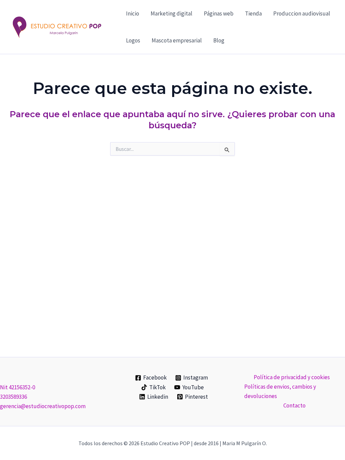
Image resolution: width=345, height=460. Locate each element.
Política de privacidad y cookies (292, 377)
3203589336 (13, 396)
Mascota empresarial (177, 40)
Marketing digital (171, 13)
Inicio (132, 13)
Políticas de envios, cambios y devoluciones (280, 391)
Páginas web (218, 13)
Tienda (253, 13)
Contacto (294, 405)
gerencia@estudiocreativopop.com (43, 406)
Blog (218, 40)
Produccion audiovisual (301, 13)
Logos (133, 40)
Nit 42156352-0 (17, 387)
